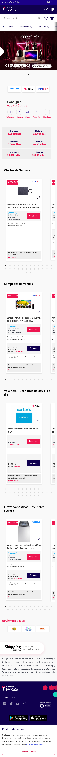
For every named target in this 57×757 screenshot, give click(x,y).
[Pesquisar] (39, 18)
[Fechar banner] (53, 729)
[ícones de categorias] (10, 112)
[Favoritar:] (38, 198)
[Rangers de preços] (14, 132)
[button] (28, 74)
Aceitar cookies (28, 752)
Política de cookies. (35, 745)
